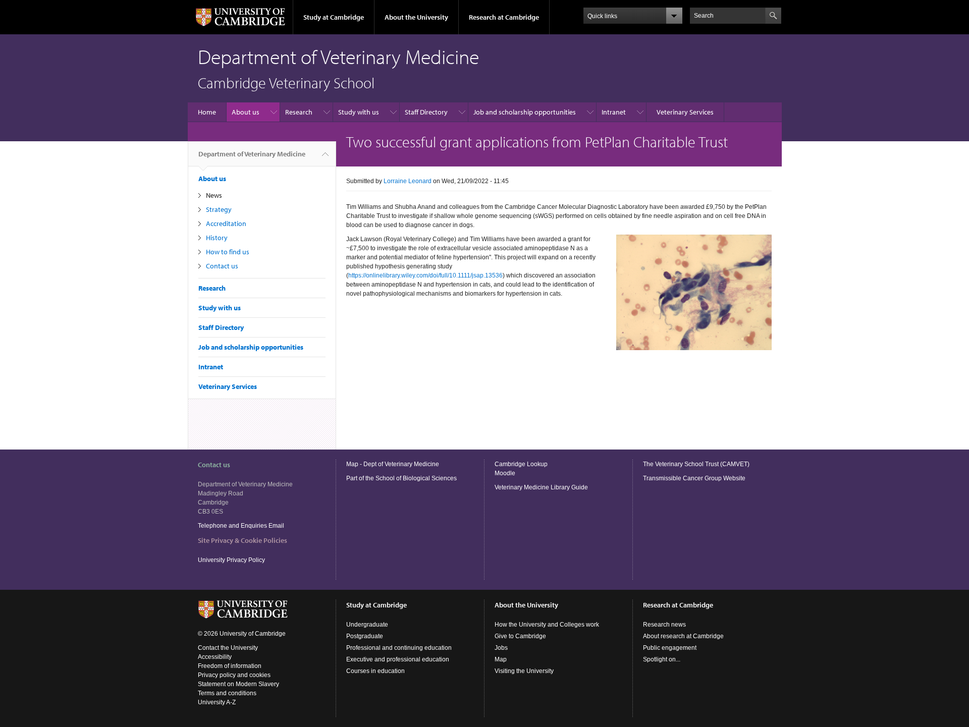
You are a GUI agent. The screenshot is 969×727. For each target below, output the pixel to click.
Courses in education (375, 671)
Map (501, 659)
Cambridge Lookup (521, 464)
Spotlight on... (661, 659)
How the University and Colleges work (547, 624)
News (214, 195)
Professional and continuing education (399, 647)
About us (245, 112)
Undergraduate (367, 624)
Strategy (219, 209)
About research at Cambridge (683, 636)
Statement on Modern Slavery (238, 684)
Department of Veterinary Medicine (251, 153)
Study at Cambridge (333, 17)
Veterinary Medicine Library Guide (541, 487)
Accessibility (215, 656)
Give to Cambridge (520, 636)
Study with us (358, 112)
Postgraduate (364, 636)
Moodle (505, 473)
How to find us (227, 251)
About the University (416, 17)
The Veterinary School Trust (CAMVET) (696, 464)
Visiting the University (524, 671)
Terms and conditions (227, 693)
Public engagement (669, 647)
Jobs (501, 647)
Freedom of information (229, 665)
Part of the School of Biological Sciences (401, 478)
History (217, 237)
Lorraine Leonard (408, 181)
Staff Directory (426, 112)
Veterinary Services (685, 112)
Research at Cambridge (504, 17)
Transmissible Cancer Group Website (694, 478)
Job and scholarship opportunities (524, 112)
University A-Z (217, 702)
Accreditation (226, 223)
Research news (664, 624)
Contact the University (228, 647)
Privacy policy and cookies (234, 675)
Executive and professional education (397, 659)
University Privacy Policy (232, 560)
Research (298, 112)
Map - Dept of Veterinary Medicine (392, 464)
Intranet (614, 112)
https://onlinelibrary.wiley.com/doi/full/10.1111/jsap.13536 (425, 275)
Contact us (222, 265)
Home (207, 112)
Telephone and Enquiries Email (241, 525)
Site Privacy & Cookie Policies (242, 540)
